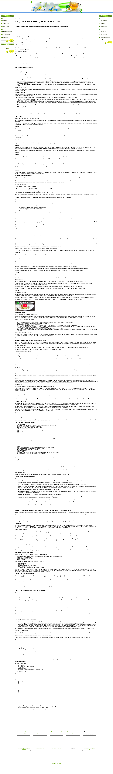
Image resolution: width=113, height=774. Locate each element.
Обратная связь (5, 37)
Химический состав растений (7, 32)
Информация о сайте (6, 35)
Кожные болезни (5, 26)
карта (59, 770)
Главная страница (5, 18)
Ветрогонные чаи (104, 20)
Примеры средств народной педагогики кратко (56, 732)
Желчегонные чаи (104, 26)
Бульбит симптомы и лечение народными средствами (56, 763)
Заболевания (4, 20)
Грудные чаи (103, 23)
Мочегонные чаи (104, 28)
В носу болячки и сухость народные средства (40, 747)
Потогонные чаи (104, 29)
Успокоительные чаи (104, 35)
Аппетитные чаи (104, 18)
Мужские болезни (5, 24)
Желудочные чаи (104, 24)
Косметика (4, 29)
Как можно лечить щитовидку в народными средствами (56, 747)
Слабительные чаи (104, 34)
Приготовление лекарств (6, 34)
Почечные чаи (103, 31)
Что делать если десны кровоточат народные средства (40, 732)
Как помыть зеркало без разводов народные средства (24, 732)
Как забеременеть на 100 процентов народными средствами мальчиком (23, 748)
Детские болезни (5, 21)
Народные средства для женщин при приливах (73, 732)
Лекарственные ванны (105, 39)
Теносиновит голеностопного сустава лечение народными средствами (89, 748)
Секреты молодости (6, 28)
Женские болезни (5, 23)
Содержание (55, 770)
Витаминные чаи (104, 21)
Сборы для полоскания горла (106, 37)
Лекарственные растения (7, 31)
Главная (46, 0)
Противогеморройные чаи (105, 32)
